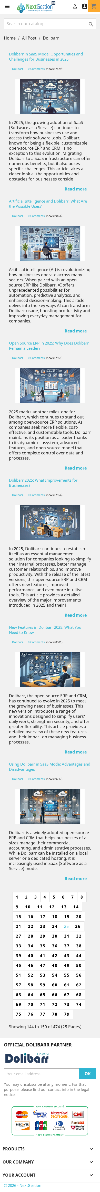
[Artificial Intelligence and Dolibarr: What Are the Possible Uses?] (50, 243)
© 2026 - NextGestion (22, 1185)
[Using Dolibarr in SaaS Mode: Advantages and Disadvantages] (50, 806)
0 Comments (36, 69)
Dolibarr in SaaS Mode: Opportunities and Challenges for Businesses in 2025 (46, 56)
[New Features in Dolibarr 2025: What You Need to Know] (50, 670)
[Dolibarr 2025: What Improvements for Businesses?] (50, 522)
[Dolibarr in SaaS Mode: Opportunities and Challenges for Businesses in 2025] (50, 96)
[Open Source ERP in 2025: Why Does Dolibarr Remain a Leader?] (50, 385)
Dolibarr (18, 69)
